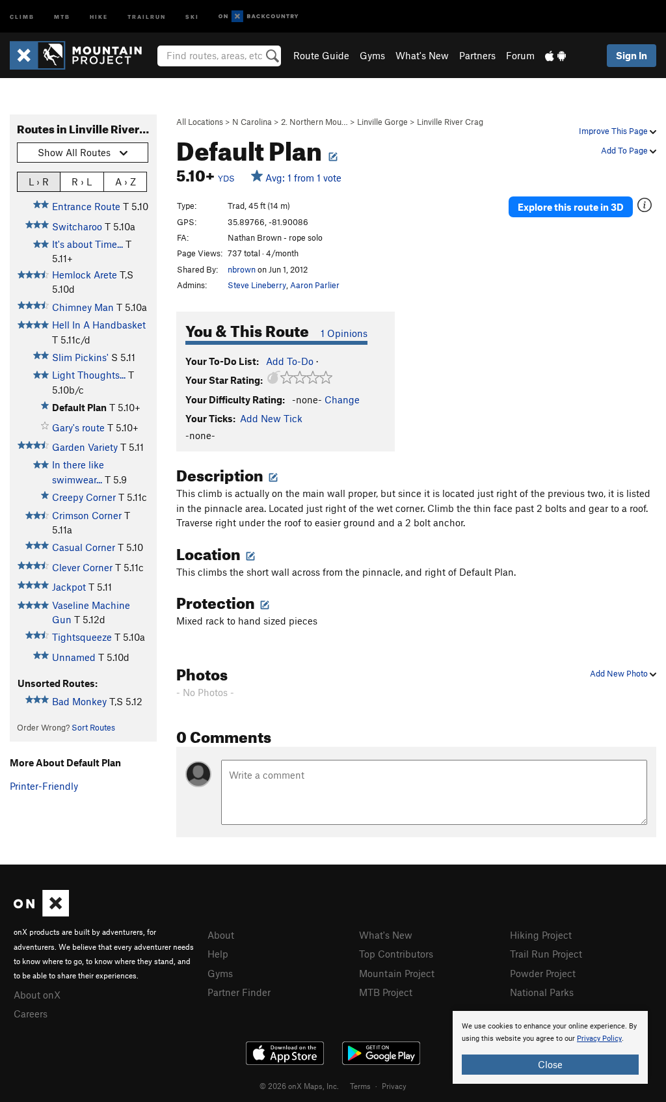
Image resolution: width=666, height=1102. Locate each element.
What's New (422, 55)
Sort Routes (93, 727)
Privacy (394, 1085)
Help (217, 954)
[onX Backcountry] (258, 16)
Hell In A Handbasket (99, 324)
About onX (37, 995)
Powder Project (543, 973)
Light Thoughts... (89, 375)
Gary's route (78, 427)
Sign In (631, 55)
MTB (62, 16)
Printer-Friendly (44, 786)
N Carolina (252, 121)
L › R (39, 181)
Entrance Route (86, 206)
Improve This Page (614, 131)
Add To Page (625, 150)
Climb (22, 16)
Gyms (372, 55)
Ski (192, 16)
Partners (477, 55)
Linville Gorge (382, 121)
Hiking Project (541, 935)
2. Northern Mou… (314, 121)
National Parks (542, 992)
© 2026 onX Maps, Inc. (299, 1085)
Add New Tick (271, 418)
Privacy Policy (599, 1038)
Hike (99, 16)
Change (342, 399)
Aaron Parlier (315, 285)
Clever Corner (82, 567)
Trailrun (146, 16)
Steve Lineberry (257, 285)
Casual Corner (83, 547)
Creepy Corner (84, 497)
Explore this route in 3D (571, 207)
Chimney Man (83, 307)
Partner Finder (239, 992)
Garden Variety (85, 447)
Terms (360, 1085)
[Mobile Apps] (555, 55)
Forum (520, 55)
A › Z (125, 181)
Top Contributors (396, 954)
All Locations (199, 121)
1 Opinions (344, 333)
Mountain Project (396, 973)
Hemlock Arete (84, 274)
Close (550, 1064)
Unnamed (74, 657)
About (220, 935)
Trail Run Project (546, 954)
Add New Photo (620, 673)
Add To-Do (289, 361)
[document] (550, 1047)
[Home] (82, 55)
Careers (30, 1013)
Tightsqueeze (82, 637)
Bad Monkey (79, 701)
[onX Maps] (41, 913)
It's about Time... (87, 244)
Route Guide (321, 55)
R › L (82, 181)
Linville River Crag (450, 121)
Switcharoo (77, 226)
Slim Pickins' (80, 357)
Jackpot (69, 587)
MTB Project (385, 992)
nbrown (242, 269)
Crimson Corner (87, 515)
